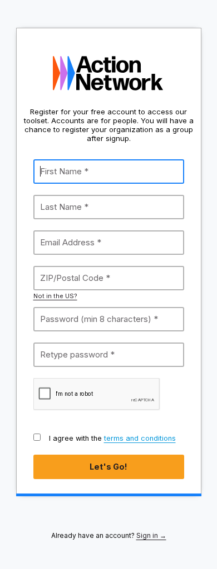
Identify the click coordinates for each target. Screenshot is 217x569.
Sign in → (151, 535)
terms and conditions (140, 438)
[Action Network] (108, 73)
